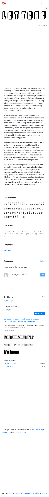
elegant (29, 319)
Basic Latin (8, 250)
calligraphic (37, 319)
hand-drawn (31, 321)
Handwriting (6, 432)
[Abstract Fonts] (4, 2)
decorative (22, 321)
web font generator (40, 493)
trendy (6, 321)
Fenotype (9, 301)
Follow (42, 261)
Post (42, 275)
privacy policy (28, 493)
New (32, 430)
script (23, 319)
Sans (37, 430)
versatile (13, 321)
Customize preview (41, 25)
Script (41, 430)
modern (16, 319)
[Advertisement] (24, 56)
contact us (18, 493)
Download (38, 313)
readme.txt (10, 366)
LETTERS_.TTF (11, 363)
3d (5, 319)
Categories (21, 432)
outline (9, 319)
